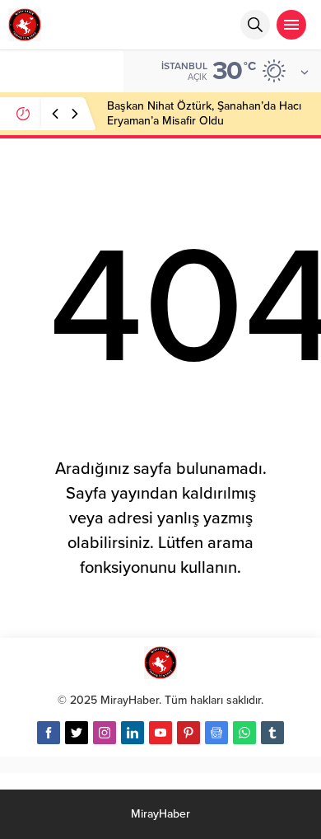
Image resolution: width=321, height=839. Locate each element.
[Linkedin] (132, 732)
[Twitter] (76, 732)
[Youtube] (160, 732)
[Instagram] (104, 732)
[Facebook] (48, 732)
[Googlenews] (216, 732)
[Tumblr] (272, 732)
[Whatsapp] (244, 732)
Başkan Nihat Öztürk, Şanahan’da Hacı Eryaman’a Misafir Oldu (204, 113)
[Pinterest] (188, 732)
